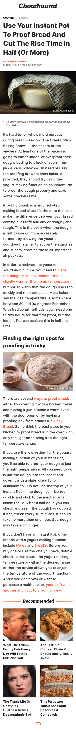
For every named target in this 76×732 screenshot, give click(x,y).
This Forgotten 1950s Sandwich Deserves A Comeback (53, 708)
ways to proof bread (51, 398)
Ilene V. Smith (16, 61)
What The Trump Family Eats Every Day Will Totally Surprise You (16, 651)
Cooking (9, 18)
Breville (40, 545)
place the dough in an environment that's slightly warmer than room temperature (36, 275)
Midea (21, 545)
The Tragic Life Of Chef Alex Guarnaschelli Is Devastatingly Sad (17, 708)
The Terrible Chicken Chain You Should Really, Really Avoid (56, 651)
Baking (23, 18)
